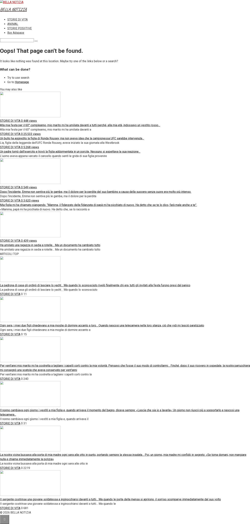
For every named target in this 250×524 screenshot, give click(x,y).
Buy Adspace (15, 32)
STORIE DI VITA (17, 19)
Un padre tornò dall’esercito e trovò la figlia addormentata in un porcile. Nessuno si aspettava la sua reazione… (70, 151)
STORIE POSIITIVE (19, 28)
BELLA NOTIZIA (13, 9)
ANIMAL (12, 24)
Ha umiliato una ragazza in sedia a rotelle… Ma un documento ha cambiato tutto (50, 245)
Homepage (22, 82)
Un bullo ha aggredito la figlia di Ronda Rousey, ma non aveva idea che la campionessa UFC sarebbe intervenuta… (72, 138)
